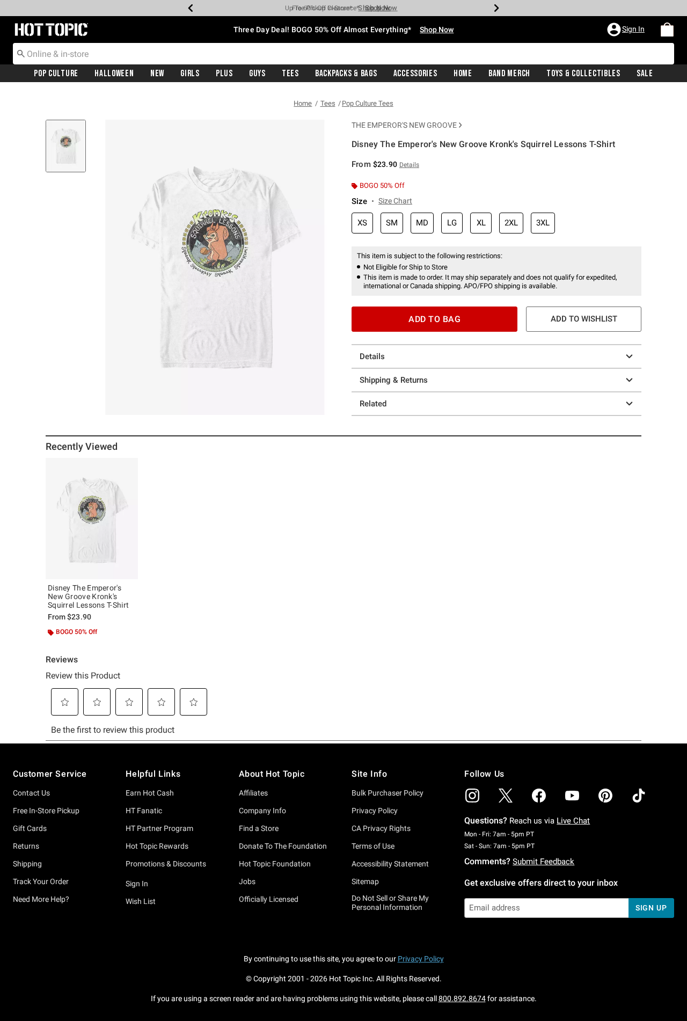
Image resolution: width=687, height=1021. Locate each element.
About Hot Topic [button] (272, 774)
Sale (645, 73)
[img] (472, 795)
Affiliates (253, 793)
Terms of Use (373, 846)
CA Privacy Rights (381, 828)
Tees (290, 73)
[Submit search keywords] (21, 53)
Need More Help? (41, 899)
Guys (257, 73)
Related (373, 404)
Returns (26, 846)
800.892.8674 (462, 998)
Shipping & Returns (394, 380)
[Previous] (190, 8)
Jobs (247, 881)
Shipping (27, 863)
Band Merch (509, 73)
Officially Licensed (268, 899)
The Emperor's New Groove (404, 125)
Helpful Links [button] (153, 774)
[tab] (70, 152)
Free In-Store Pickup (46, 810)
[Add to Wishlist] (127, 468)
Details (372, 356)
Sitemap (365, 881)
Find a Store (259, 828)
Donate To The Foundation (283, 846)
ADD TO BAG (434, 319)
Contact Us (31, 793)
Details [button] (409, 165)
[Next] (496, 8)
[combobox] (343, 53)
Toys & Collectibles (583, 73)
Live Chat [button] (573, 821)
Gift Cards (30, 828)
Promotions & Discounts (166, 863)
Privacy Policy (375, 810)
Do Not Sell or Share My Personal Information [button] (390, 902)
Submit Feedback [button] (543, 861)
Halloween (114, 73)
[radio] (362, 223)
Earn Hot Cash (150, 793)
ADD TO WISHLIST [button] (584, 319)
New (157, 73)
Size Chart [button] (395, 200)
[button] (627, 29)
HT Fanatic (144, 810)
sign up (651, 907)
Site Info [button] (369, 774)
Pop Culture (56, 73)
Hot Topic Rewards (157, 846)
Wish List (141, 901)
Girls (190, 73)
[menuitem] (667, 30)
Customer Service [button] (50, 774)
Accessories (415, 73)
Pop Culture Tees (367, 103)
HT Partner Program (159, 828)
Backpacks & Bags (346, 73)
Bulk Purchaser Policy (387, 793)
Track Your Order (41, 881)
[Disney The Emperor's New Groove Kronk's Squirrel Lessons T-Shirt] (92, 518)
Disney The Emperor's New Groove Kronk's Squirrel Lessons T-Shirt (88, 596)
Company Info (262, 810)
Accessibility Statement (390, 863)
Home (463, 73)
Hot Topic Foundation (275, 863)
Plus (224, 73)
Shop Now (374, 8)
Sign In (137, 883)
